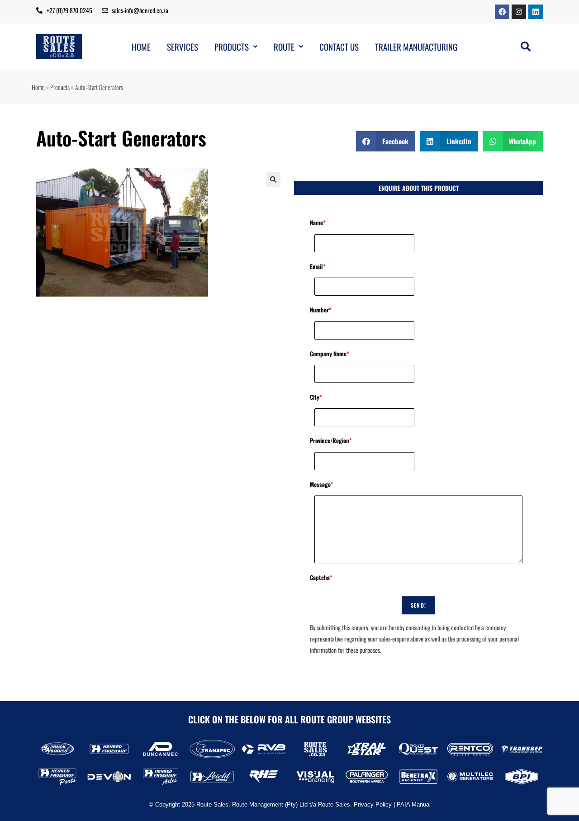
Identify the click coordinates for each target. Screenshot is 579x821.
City (316, 396)
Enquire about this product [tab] (419, 188)
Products (231, 46)
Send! (418, 605)
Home (141, 46)
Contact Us (339, 46)
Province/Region (331, 440)
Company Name (329, 353)
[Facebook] (502, 12)
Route (284, 46)
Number (321, 309)
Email (318, 266)
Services (182, 46)
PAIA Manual (414, 804)
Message (321, 484)
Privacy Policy (373, 804)
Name (318, 222)
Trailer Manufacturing (416, 46)
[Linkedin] (535, 12)
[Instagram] (519, 12)
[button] (235, 46)
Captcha (321, 577)
